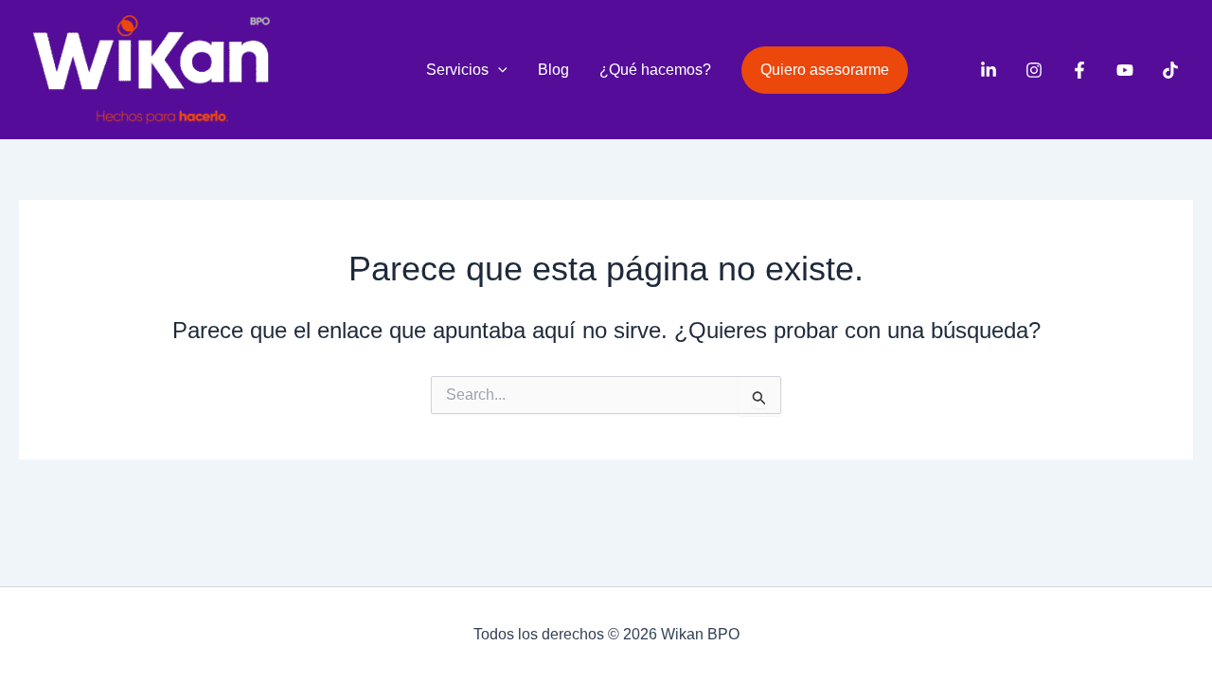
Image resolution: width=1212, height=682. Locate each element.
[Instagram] (1034, 70)
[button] (498, 70)
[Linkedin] (988, 70)
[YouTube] (1124, 70)
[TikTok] (1170, 70)
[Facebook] (1079, 70)
